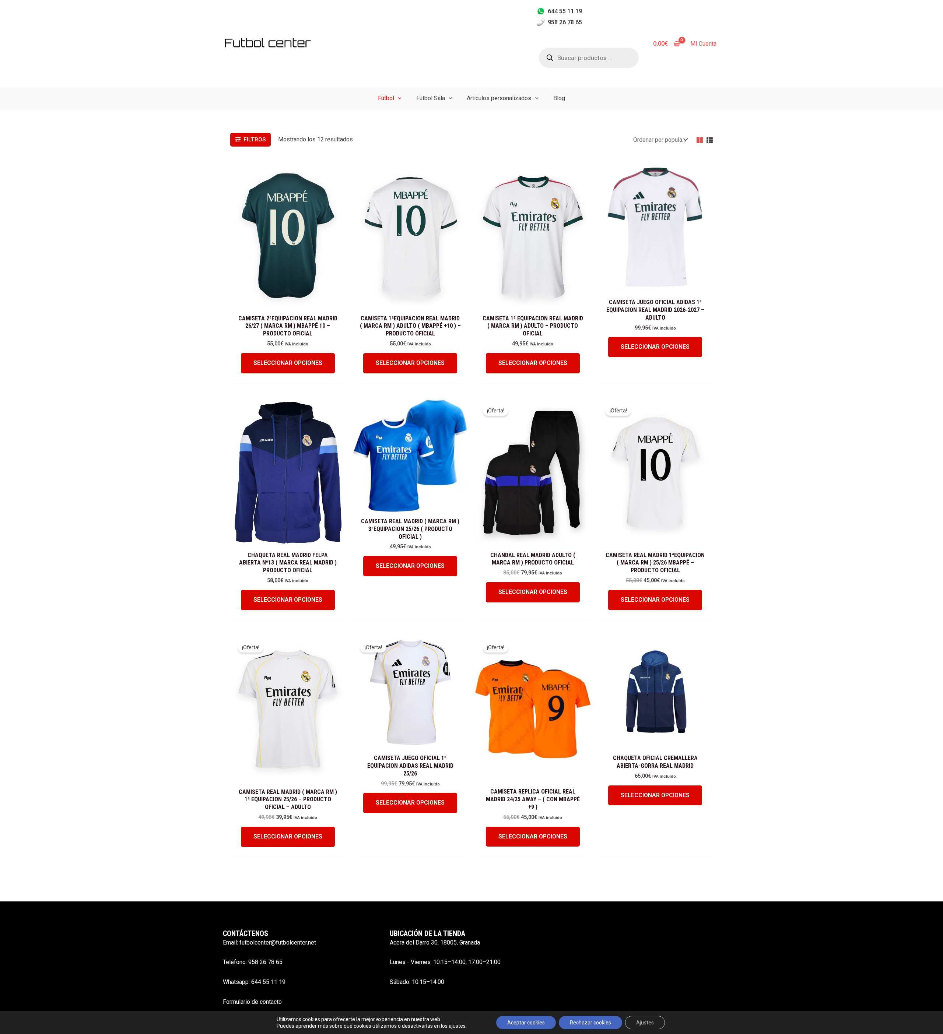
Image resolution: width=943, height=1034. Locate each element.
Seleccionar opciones (287, 362)
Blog (559, 98)
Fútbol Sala (430, 98)
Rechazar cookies (590, 1023)
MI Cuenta (703, 43)
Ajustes (645, 1023)
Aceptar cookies (526, 1023)
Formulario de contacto (252, 1001)
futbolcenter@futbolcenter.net (277, 942)
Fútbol (386, 98)
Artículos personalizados (499, 98)
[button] (398, 98)
